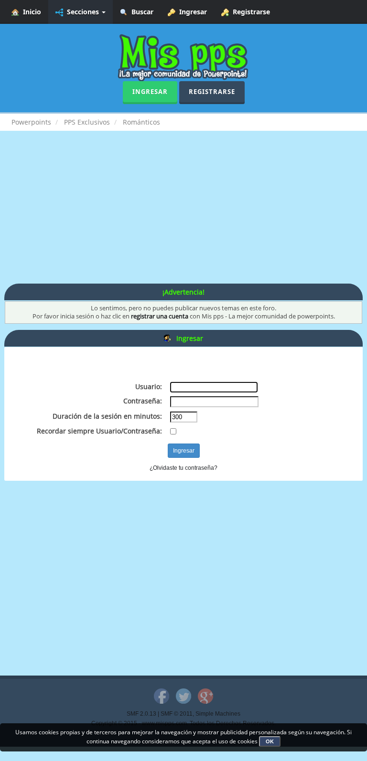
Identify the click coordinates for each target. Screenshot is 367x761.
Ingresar (191, 11)
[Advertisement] (183, 217)
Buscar (140, 11)
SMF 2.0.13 (141, 713)
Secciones (82, 11)
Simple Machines (217, 713)
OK (270, 741)
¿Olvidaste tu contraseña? (183, 468)
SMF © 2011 (177, 713)
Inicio (30, 11)
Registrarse (249, 11)
